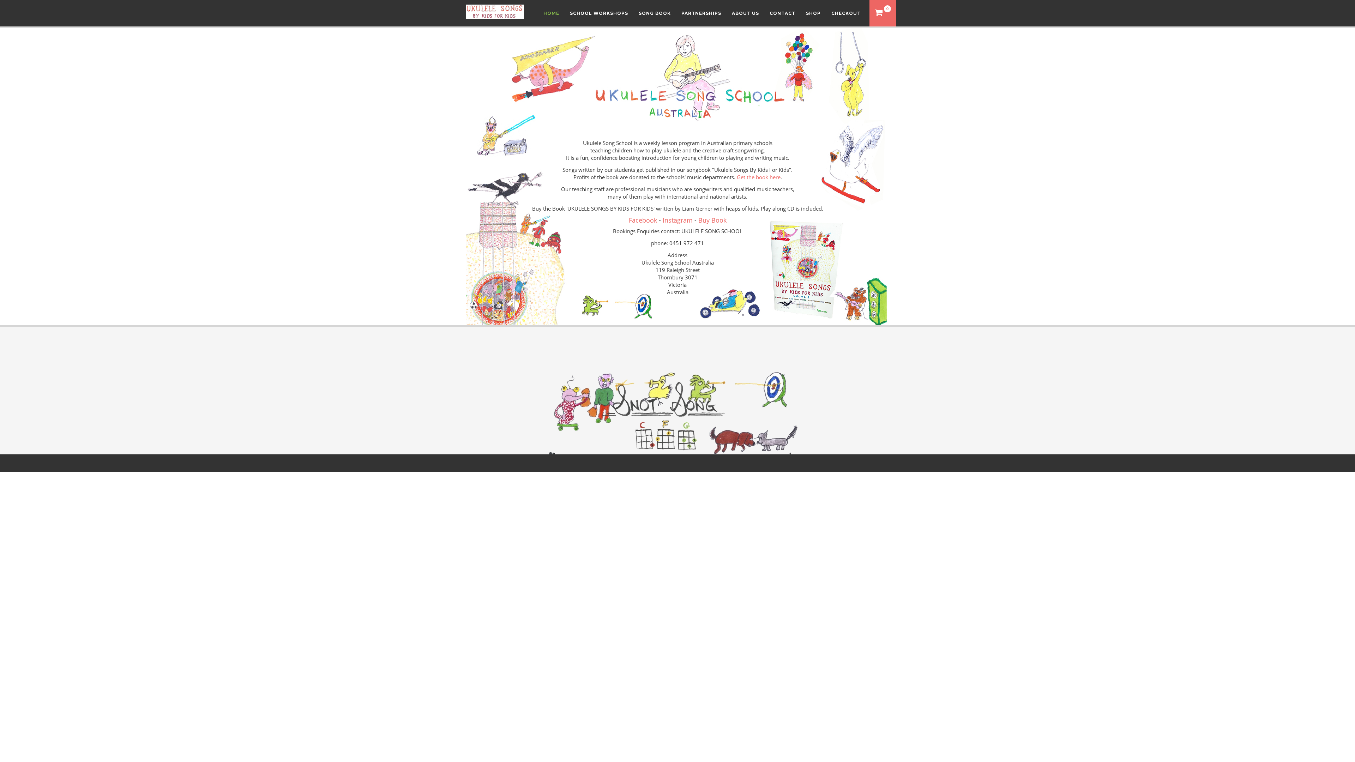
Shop (813, 13)
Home (551, 13)
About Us (745, 13)
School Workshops (599, 13)
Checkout (846, 13)
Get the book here (759, 177)
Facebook (643, 220)
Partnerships (701, 13)
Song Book (655, 13)
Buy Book (712, 220)
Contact (782, 13)
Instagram (678, 220)
